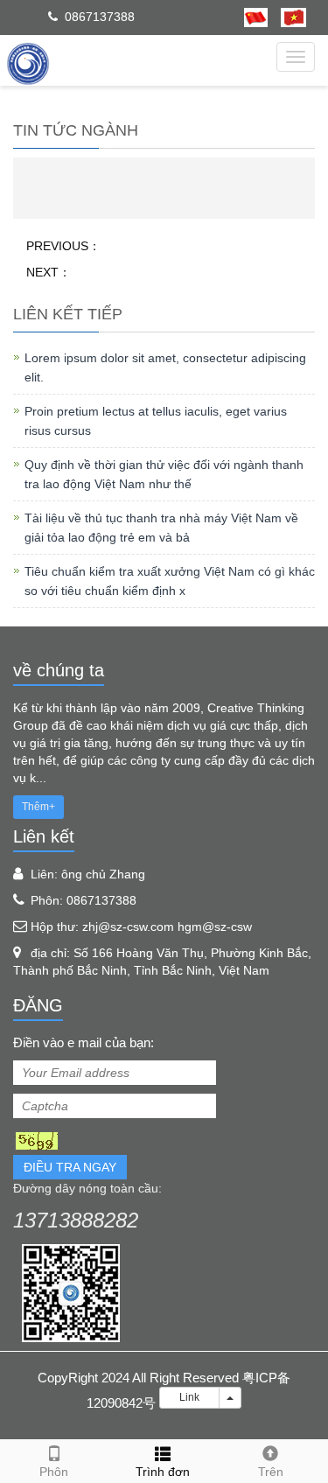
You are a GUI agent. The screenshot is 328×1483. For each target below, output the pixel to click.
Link (189, 1397)
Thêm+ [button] (38, 807)
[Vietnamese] (287, 17)
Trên (270, 1472)
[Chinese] (256, 17)
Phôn (53, 1472)
